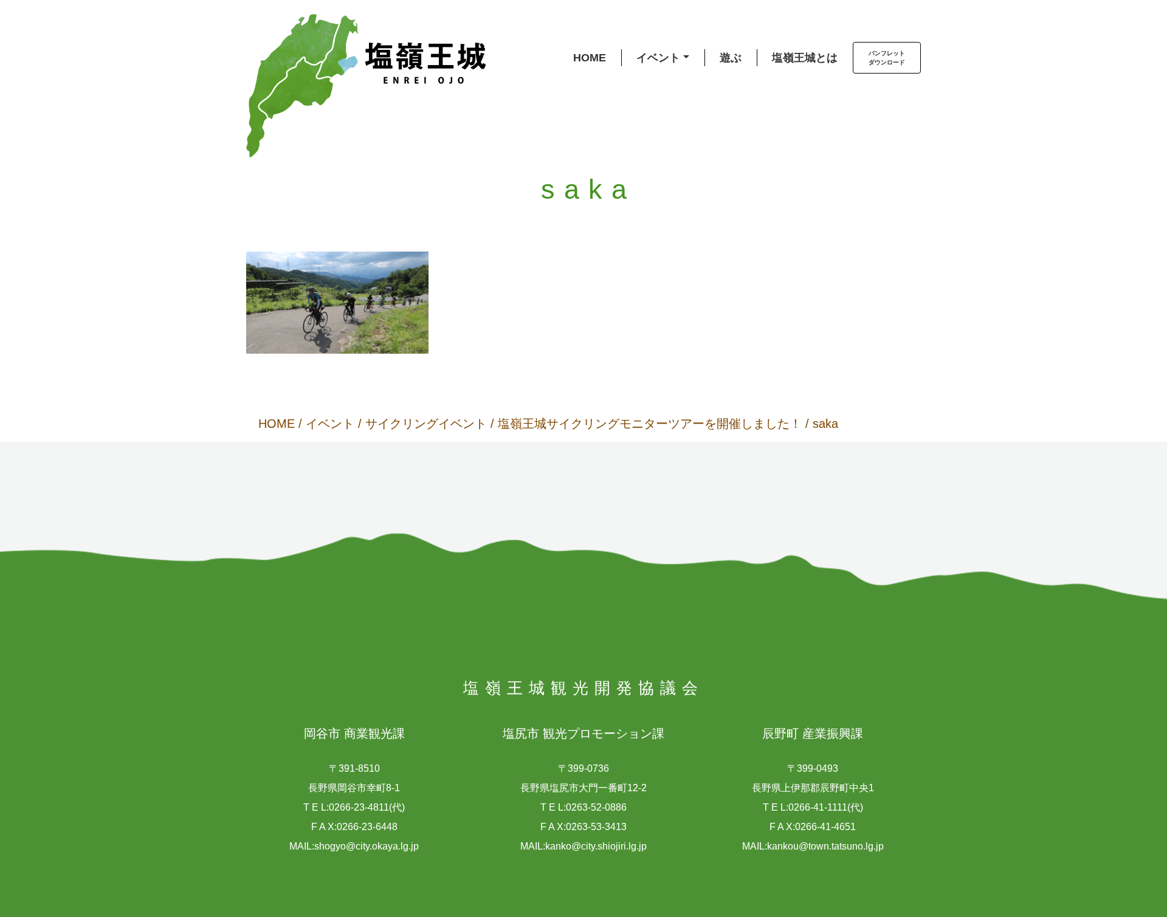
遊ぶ (731, 58)
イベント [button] (658, 58)
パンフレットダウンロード (887, 58)
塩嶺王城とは (805, 58)
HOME (589, 58)
